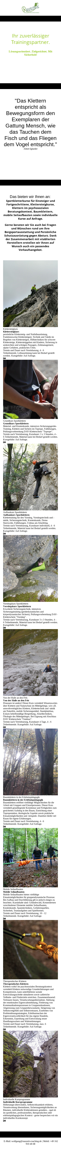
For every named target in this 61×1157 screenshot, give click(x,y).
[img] (30, 8)
